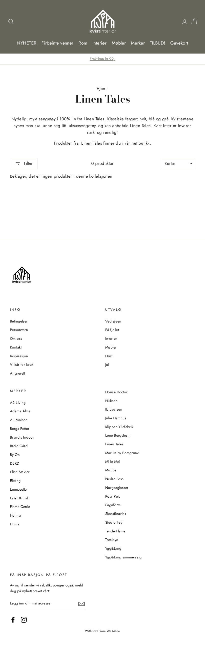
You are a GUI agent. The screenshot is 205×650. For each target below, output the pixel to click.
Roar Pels (112, 496)
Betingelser (19, 321)
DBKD (15, 463)
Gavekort (179, 43)
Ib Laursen (113, 409)
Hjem (101, 88)
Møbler (119, 43)
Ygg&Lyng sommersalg (123, 557)
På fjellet (112, 329)
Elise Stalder (20, 471)
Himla (14, 524)
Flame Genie (20, 506)
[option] (102, 59)
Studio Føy (113, 522)
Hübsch (111, 400)
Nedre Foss (114, 478)
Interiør (99, 43)
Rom (82, 43)
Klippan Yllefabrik (119, 426)
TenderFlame (115, 531)
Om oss (16, 338)
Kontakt (16, 347)
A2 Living (18, 402)
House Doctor (116, 392)
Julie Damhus (115, 418)
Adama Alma (20, 411)
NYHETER (26, 43)
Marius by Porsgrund (122, 452)
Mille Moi (112, 461)
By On (15, 454)
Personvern (19, 329)
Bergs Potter (19, 428)
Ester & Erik (19, 498)
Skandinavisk (115, 513)
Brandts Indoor (22, 437)
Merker (138, 43)
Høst (108, 356)
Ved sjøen (113, 321)
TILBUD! (157, 43)
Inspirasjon (19, 356)
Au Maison (19, 419)
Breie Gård (19, 445)
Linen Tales (114, 444)
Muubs (110, 470)
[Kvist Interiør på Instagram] (24, 620)
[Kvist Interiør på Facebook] (13, 620)
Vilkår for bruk (21, 364)
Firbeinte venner (58, 43)
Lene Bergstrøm (117, 435)
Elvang (15, 480)
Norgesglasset (116, 487)
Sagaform (112, 504)
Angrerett (17, 373)
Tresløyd (111, 539)
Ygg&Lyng (113, 548)
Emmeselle (18, 489)
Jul (107, 364)
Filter (27, 163)
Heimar (16, 515)
